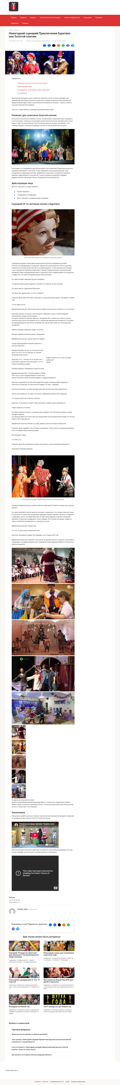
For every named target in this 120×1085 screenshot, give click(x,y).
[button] (40, 62)
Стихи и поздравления (72, 17)
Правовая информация (78, 1081)
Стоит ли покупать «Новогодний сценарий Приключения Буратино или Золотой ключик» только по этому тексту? (40, 1048)
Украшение (88, 17)
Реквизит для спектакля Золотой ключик (32, 83)
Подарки (33, 17)
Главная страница (14, 30)
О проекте (38, 1081)
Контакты (45, 1081)
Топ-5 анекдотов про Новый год (57, 1006)
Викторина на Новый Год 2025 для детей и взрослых (58, 981)
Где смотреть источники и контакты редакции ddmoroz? (32, 1055)
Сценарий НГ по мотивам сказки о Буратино (33, 90)
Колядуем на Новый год (19, 1006)
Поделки (23, 17)
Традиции (98, 17)
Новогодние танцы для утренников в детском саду (59, 954)
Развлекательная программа (50, 17)
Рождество (15, 23)
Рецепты (25, 23)
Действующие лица (24, 86)
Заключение (22, 93)
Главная (13, 17)
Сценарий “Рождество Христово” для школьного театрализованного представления (24, 955)
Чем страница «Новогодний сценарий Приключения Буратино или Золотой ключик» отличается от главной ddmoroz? (41, 1041)
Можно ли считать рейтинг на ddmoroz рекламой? (30, 1034)
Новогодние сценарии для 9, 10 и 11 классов (24, 981)
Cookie (67, 1081)
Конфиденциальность (57, 1081)
